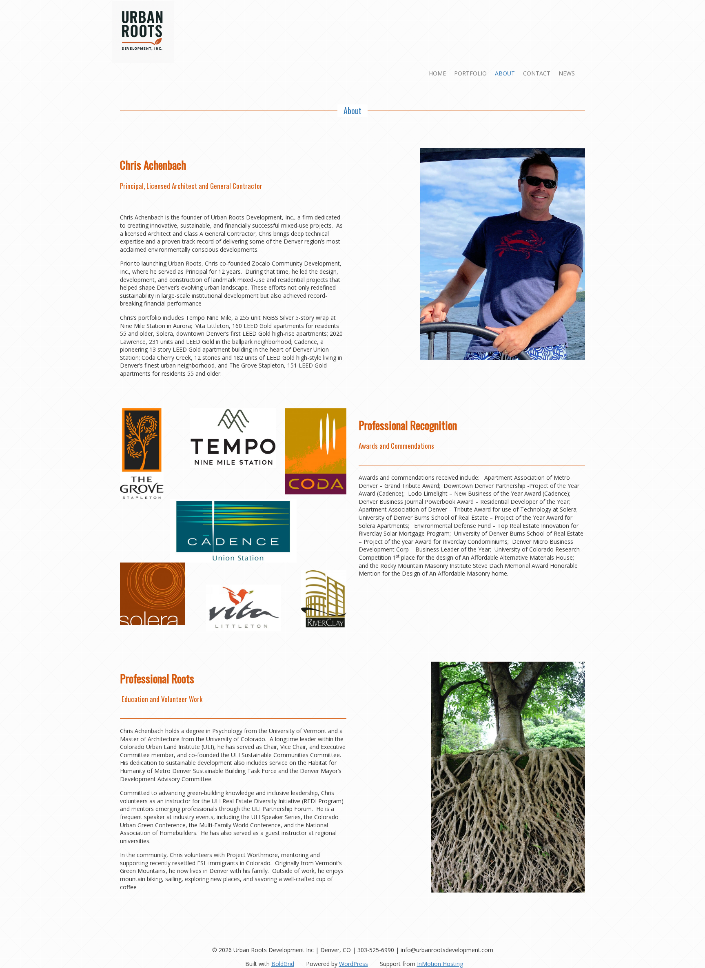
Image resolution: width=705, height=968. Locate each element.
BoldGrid (282, 964)
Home (437, 73)
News (567, 73)
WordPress (353, 964)
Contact (536, 73)
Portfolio (470, 73)
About (505, 73)
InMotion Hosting (440, 964)
